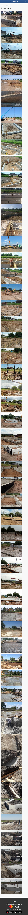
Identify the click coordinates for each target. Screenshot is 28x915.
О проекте (19, 904)
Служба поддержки (11, 904)
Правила (14, 901)
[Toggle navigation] (2, 1)
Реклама (14, 900)
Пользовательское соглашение (14, 903)
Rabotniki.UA (14, 1)
